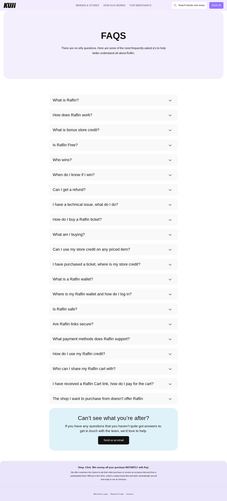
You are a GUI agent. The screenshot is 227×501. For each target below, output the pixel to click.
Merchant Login (101, 494)
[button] (189, 5)
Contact (130, 494)
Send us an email (114, 440)
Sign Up (216, 5)
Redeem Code (117, 494)
